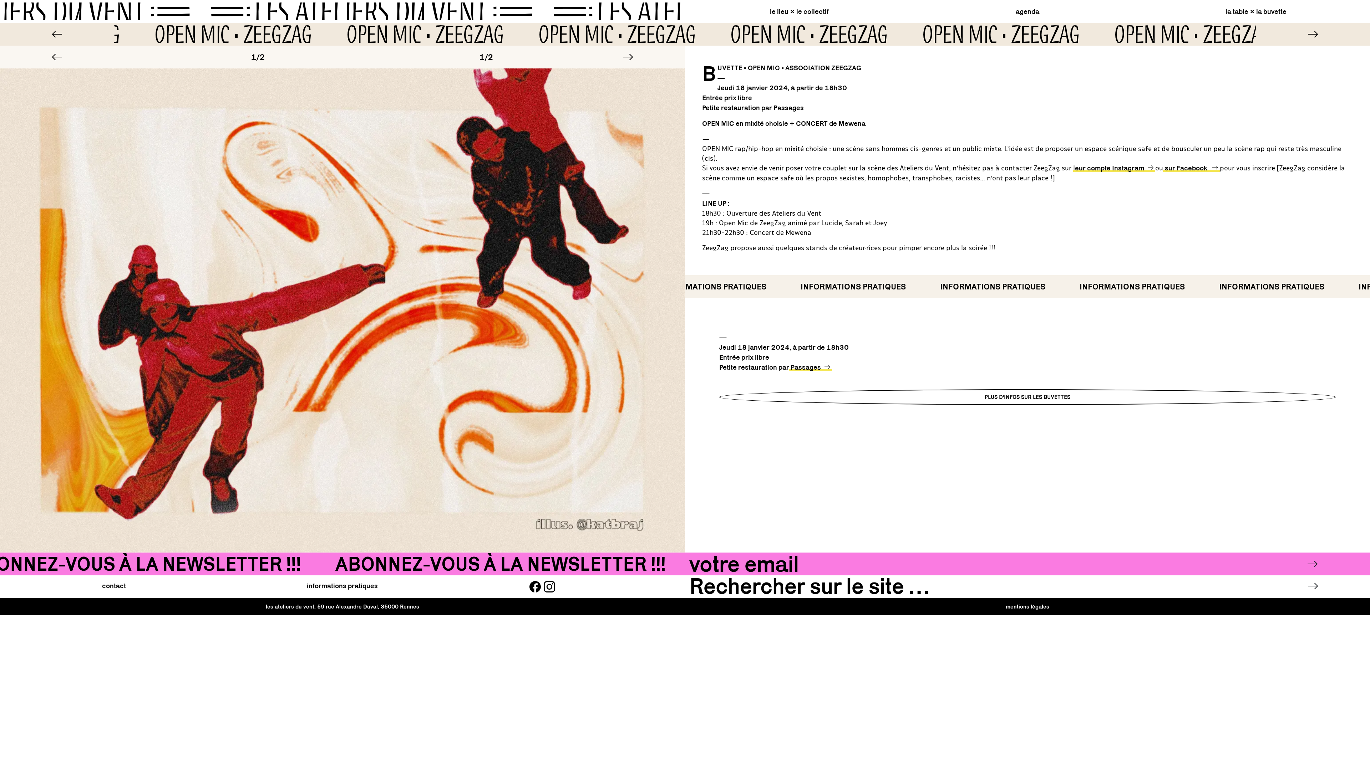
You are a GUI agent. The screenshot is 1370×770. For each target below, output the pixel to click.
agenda (1027, 11)
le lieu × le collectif (799, 11)
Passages (806, 367)
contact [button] (114, 586)
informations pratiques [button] (342, 586)
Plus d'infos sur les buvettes (1027, 397)
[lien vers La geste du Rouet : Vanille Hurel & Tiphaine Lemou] (57, 34)
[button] (57, 57)
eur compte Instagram (1109, 168)
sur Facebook (1187, 168)
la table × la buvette (1256, 11)
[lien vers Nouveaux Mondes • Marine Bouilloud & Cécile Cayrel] (1313, 34)
